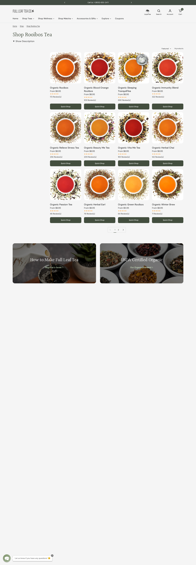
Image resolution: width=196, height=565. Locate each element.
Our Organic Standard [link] (140, 268)
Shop (22, 26)
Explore (105, 18)
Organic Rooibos (59, 87)
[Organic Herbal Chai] (167, 127)
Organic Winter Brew (163, 204)
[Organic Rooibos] (65, 67)
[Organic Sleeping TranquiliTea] (133, 67)
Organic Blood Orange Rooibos (96, 89)
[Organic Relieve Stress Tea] (65, 127)
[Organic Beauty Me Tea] (99, 127)
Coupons (119, 18)
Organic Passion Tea (61, 204)
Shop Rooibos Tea (33, 26)
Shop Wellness (45, 18)
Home (15, 18)
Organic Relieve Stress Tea (64, 147)
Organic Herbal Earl (94, 204)
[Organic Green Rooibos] (133, 184)
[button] (7, 558)
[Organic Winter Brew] (167, 184)
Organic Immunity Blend (165, 87)
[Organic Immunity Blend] (167, 67)
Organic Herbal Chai (163, 147)
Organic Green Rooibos (131, 204)
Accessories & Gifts (86, 18)
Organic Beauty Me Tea (96, 147)
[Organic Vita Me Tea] (133, 127)
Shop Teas (27, 18)
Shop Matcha (64, 18)
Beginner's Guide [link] (53, 268)
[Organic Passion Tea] (65, 184)
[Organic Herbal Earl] (99, 184)
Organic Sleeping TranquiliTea (127, 89)
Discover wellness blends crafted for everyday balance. (99, 2)
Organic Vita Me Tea (129, 147)
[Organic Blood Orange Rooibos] (99, 67)
